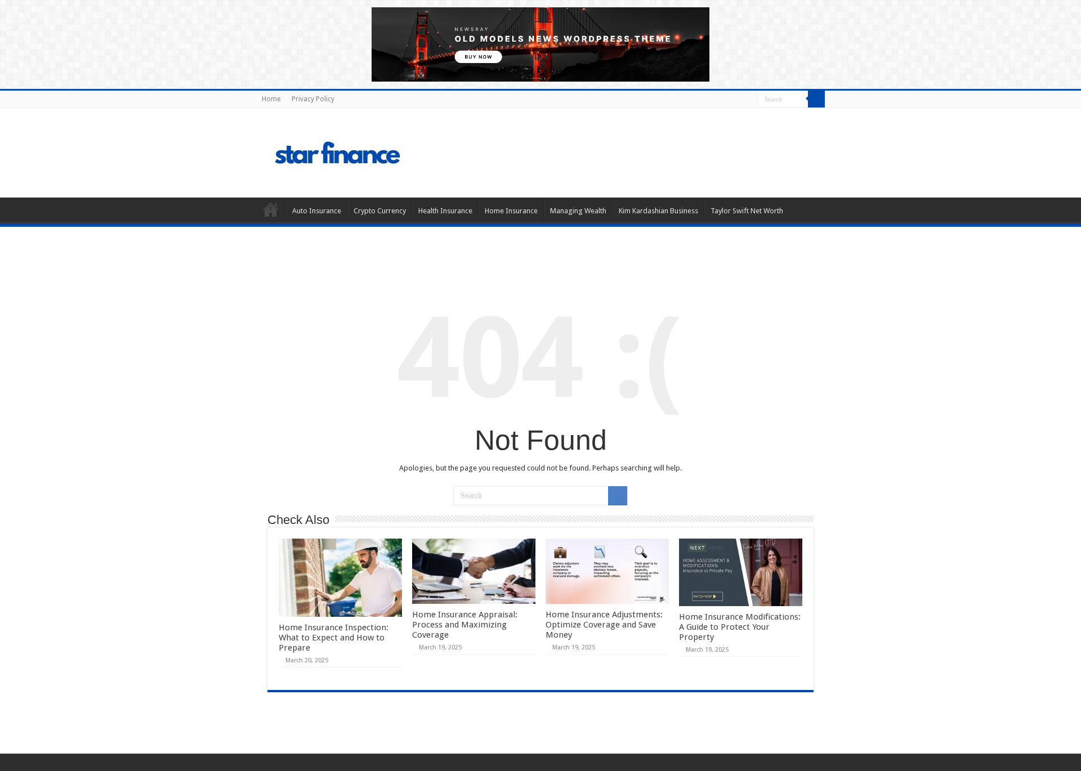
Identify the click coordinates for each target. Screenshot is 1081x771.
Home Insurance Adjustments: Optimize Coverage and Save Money (604, 624)
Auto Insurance (316, 211)
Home (271, 99)
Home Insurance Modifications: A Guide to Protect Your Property (740, 627)
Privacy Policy (313, 99)
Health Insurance (445, 211)
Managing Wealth (578, 211)
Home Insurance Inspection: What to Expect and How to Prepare (333, 637)
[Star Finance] (385, 150)
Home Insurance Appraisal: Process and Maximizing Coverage (464, 624)
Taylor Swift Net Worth (747, 211)
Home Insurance (511, 211)
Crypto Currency (380, 211)
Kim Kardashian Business (658, 211)
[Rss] (749, 99)
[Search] (816, 99)
